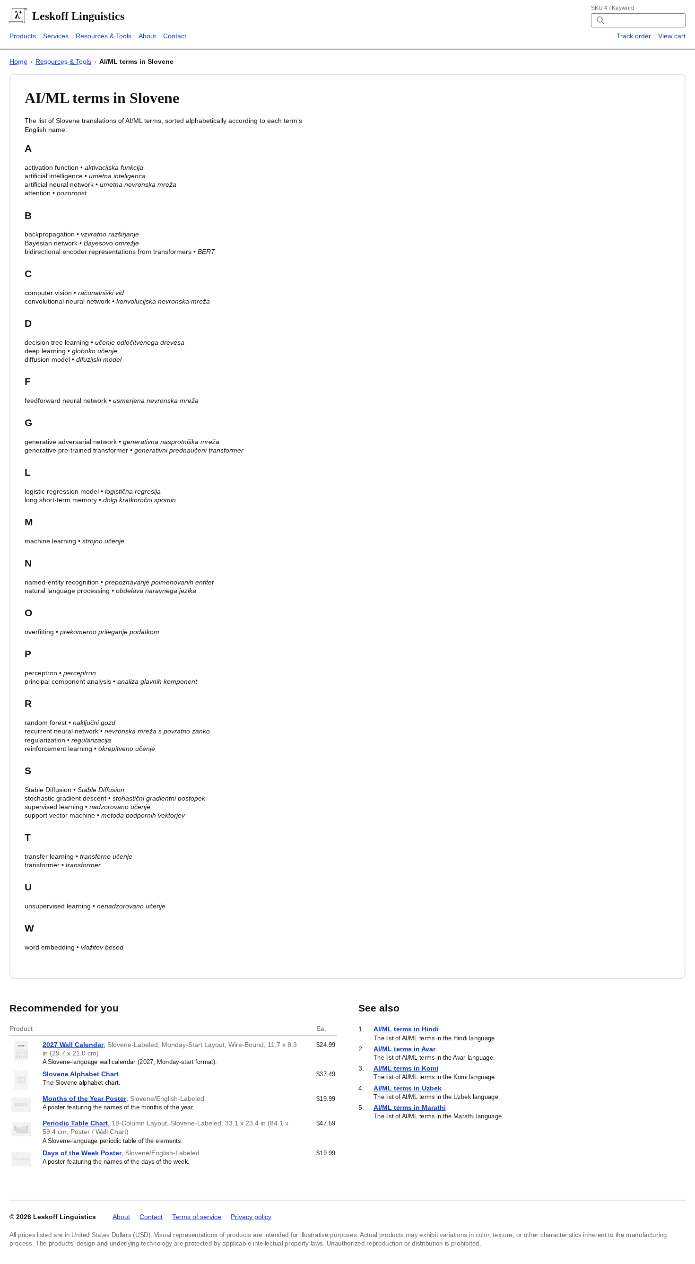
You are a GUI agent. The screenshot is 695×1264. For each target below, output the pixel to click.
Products (22, 36)
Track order (634, 36)
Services (56, 36)
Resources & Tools (103, 36)
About (147, 36)
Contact (174, 36)
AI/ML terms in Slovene (136, 61)
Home (18, 61)
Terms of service (196, 1216)
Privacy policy (251, 1216)
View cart (672, 36)
